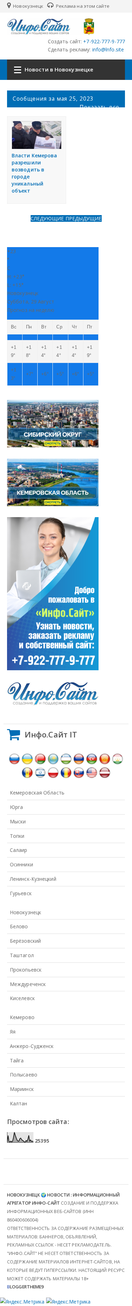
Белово (19, 926)
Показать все (99, 107)
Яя (12, 1031)
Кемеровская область (37, 792)
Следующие (48, 218)
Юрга (16, 807)
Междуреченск (28, 984)
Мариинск (22, 1089)
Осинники (21, 864)
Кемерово (22, 1017)
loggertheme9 (25, 1287)
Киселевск (22, 998)
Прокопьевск (26, 969)
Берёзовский (25, 940)
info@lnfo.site (107, 49)
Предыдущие (83, 218)
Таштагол (22, 955)
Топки (17, 836)
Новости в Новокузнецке (59, 69)
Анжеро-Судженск (32, 1046)
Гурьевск (21, 893)
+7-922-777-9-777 (103, 41)
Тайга (17, 1060)
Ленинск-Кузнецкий (33, 878)
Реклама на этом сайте (82, 6)
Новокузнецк (27, 6)
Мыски (18, 821)
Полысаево (23, 1074)
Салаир (18, 850)
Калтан (18, 1103)
